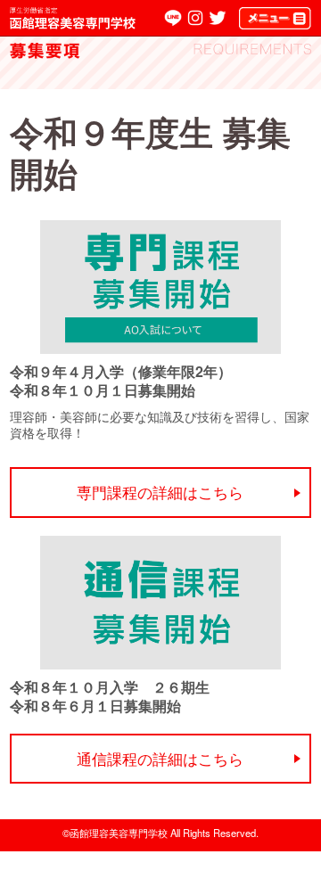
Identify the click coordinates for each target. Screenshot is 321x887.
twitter (217, 18)
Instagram (195, 18)
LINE (173, 18)
